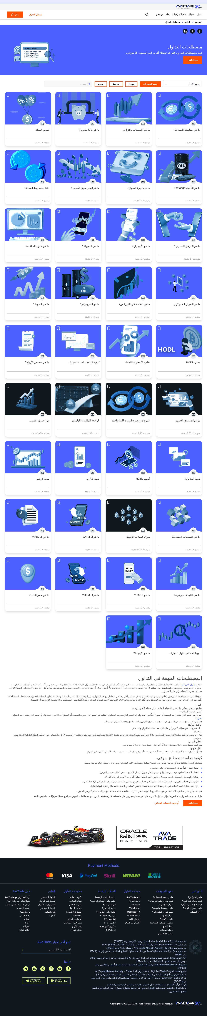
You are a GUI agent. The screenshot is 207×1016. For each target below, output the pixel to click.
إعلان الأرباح (77, 926)
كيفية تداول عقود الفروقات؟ (160, 901)
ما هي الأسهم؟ (166, 919)
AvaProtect (77, 915)
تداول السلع (168, 926)
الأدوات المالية (76, 897)
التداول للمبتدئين (48, 897)
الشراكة (26, 926)
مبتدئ (131, 84)
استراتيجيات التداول (46, 904)
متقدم (100, 84)
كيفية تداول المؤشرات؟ (162, 912)
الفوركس (197, 891)
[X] (192, 31)
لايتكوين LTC (110, 923)
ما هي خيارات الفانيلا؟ (192, 908)
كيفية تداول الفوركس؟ (192, 901)
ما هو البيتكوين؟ (109, 908)
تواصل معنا (25, 912)
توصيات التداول (75, 904)
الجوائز (27, 923)
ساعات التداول (75, 908)
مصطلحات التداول (47, 901)
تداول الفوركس (188, 684)
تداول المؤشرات (166, 904)
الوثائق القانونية (23, 908)
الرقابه (27, 919)
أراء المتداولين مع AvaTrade (17, 897)
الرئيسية (198, 22)
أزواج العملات (196, 912)
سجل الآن (15, 14)
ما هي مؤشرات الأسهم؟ (162, 908)
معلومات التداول (73, 891)
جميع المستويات (150, 84)
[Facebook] (199, 31)
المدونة (52, 915)
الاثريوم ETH (110, 919)
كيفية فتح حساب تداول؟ (191, 904)
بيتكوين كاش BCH (107, 926)
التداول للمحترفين (47, 908)
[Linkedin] (185, 31)
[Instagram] (51, 968)
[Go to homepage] (189, 7)
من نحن (159, 14)
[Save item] (159, 95)
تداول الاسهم (167, 915)
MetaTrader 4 (133, 912)
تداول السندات (166, 930)
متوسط (116, 84)
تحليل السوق (76, 930)
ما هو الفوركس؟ (195, 897)
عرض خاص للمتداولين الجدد (17, 904)
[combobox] (182, 84)
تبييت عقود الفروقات (73, 923)
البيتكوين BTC (109, 904)
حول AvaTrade (21, 891)
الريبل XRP (110, 930)
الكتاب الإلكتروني (165, 933)
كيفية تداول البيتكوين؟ (106, 912)
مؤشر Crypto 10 (108, 915)
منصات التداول (132, 891)
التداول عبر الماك (132, 923)
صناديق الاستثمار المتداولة (161, 923)
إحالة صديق (25, 915)
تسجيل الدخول (35, 14)
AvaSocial (135, 904)
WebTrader (134, 908)
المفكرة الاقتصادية (74, 912)
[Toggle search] (147, 14)
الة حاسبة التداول (74, 919)
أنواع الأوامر (50, 912)
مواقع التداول (24, 930)
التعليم (187, 22)
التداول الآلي (134, 919)
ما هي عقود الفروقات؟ (163, 897)
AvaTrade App (133, 897)
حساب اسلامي (75, 901)
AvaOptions (134, 901)
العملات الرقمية (107, 891)
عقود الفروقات (164, 891)
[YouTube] (59, 968)
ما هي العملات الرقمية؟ (105, 897)
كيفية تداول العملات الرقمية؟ (103, 901)
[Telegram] (25, 968)
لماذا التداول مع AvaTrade (18, 901)
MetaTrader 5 (133, 915)
